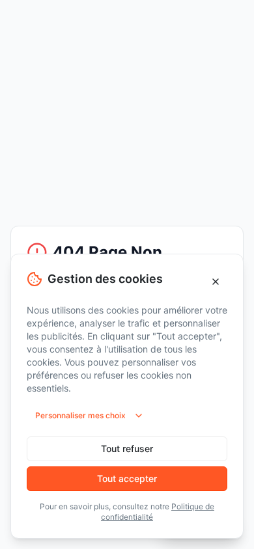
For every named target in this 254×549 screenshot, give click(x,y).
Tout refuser (127, 448)
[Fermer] (215, 281)
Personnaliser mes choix (80, 415)
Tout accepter (127, 478)
